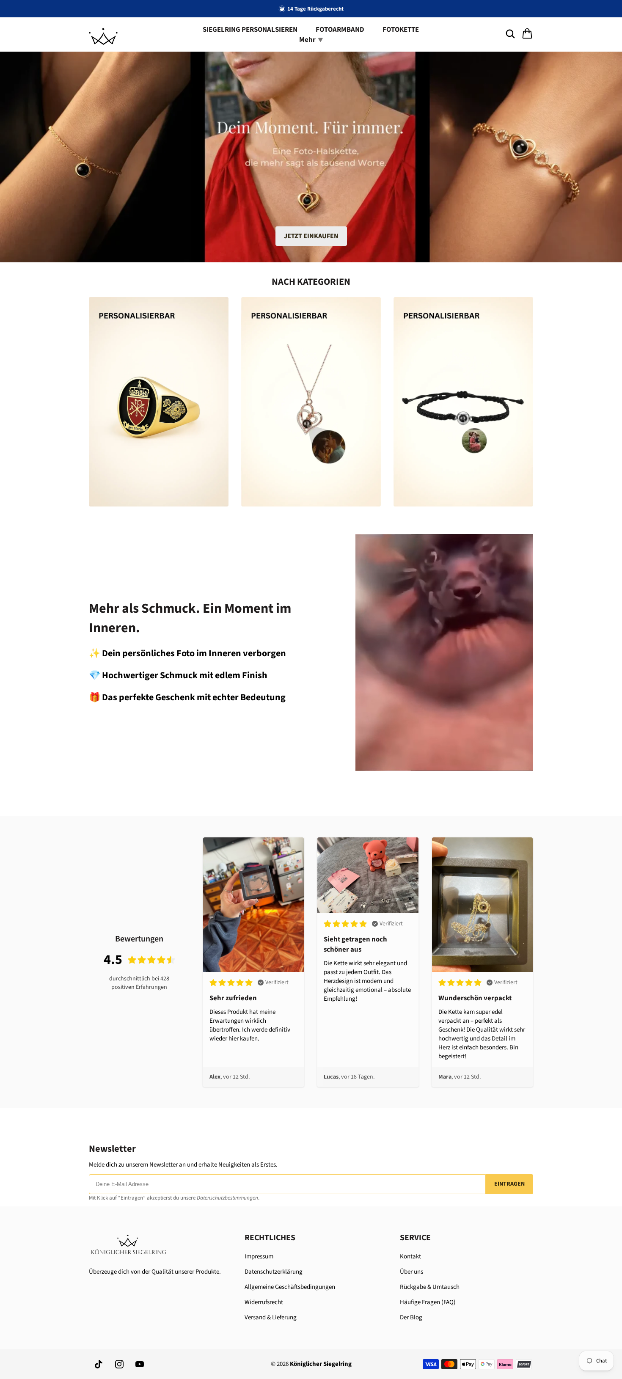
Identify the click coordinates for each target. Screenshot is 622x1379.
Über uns (411, 1271)
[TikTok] (99, 1364)
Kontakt (410, 1256)
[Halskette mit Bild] (311, 401)
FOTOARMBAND (340, 30)
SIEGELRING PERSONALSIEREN (250, 30)
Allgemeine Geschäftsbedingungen (290, 1287)
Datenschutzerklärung (274, 1271)
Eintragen (509, 1184)
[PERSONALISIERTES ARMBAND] (463, 401)
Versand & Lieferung (271, 1317)
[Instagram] (119, 1364)
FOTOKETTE (401, 30)
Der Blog (411, 1317)
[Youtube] (139, 1364)
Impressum (259, 1256)
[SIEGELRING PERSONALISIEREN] (158, 401)
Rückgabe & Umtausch (430, 1287)
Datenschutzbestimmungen (227, 1198)
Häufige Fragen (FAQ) (428, 1302)
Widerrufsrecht (264, 1302)
